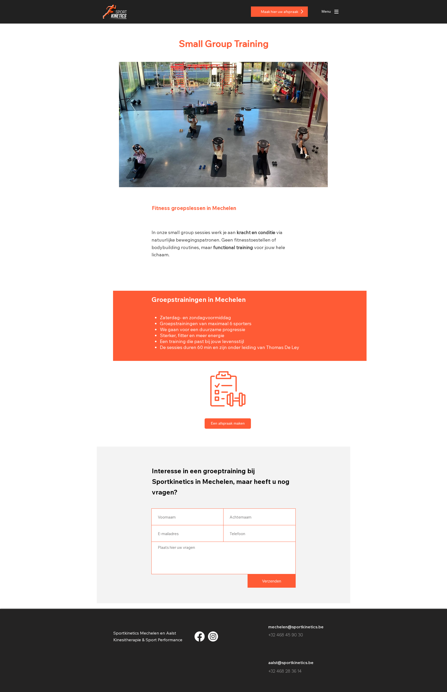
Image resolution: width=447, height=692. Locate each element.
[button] (326, 11)
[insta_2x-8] (213, 636)
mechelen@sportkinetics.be (296, 626)
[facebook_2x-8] (200, 636)
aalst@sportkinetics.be (291, 662)
